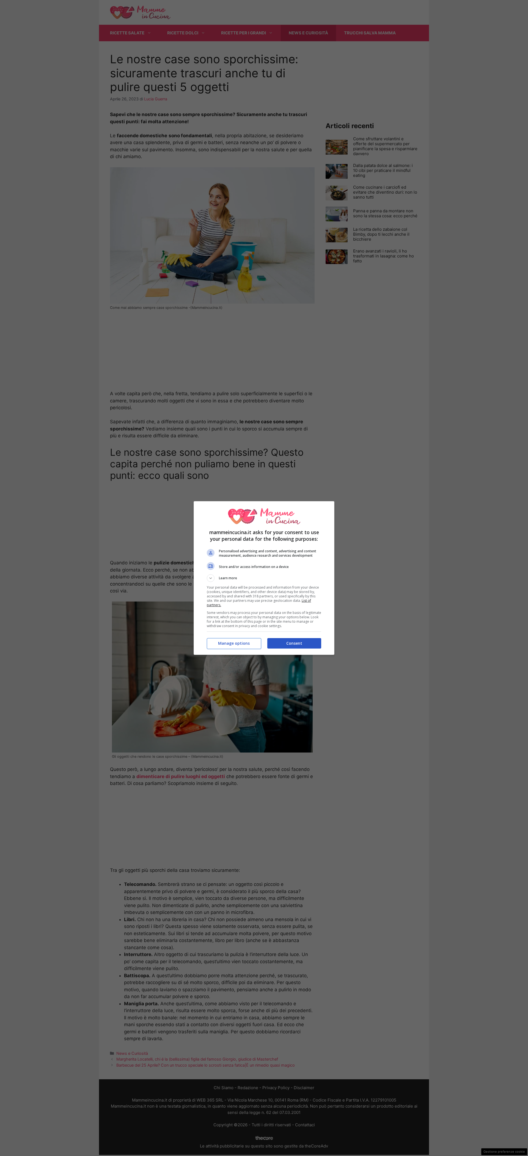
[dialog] (264, 578)
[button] (264, 578)
